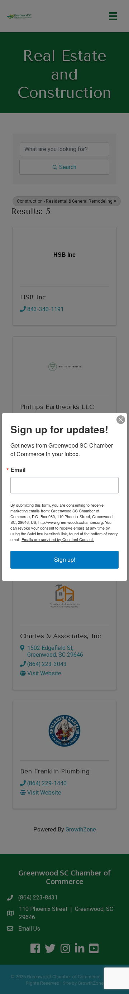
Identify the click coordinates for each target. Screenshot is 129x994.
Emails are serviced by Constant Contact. (58, 539)
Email (17, 470)
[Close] (120, 419)
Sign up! (64, 559)
